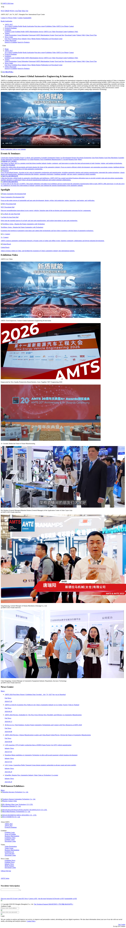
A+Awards (64, 159)
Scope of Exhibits (10, 834)
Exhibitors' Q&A (72, 31)
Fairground (32, 35)
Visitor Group (9, 848)
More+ (80, 159)
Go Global (30, 159)
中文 (2, 11)
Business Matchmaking (12, 836)
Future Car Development (63, 158)
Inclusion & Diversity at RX (55, 898)
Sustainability (27, 18)
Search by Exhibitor (11, 42)
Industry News (26, 39)
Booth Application (6, 21)
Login (3, 916)
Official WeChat (6, 871)
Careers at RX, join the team (37, 898)
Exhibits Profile (17, 26)
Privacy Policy (12, 18)
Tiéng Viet (25, 11)
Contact (71, 26)
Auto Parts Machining (111, 158)
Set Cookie (121, 924)
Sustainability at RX (70, 898)
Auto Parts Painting (98, 158)
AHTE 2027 (9, 825)
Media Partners (36, 39)
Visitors (7, 33)
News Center (9, 37)
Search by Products (24, 42)
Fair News (8, 39)
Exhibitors (8, 30)
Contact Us (4, 18)
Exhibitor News (16, 39)
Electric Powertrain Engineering (81, 158)
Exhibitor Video (10, 839)
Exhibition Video (50, 26)
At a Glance (8, 26)
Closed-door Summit (7, 158)
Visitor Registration (11, 35)
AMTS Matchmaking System (45, 35)
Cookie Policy (31, 921)
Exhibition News (10, 860)
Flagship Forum (19, 158)
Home (7, 49)
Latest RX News (23, 898)
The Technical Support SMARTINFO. (46, 904)
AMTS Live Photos (62, 26)
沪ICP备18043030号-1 (65, 904)
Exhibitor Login (10, 31)
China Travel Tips (91, 35)
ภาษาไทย (18, 11)
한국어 (11, 11)
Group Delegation (22, 35)
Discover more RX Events (9, 898)
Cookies (20, 18)
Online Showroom (10, 40)
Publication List (46, 39)
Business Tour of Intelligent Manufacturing (47, 159)
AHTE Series (5, 878)
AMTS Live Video (50, 31)
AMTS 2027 (9, 24)
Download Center (61, 31)
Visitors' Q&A (80, 35)
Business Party (73, 159)
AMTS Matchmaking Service (34, 31)
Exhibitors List (9, 852)
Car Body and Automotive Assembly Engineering (39, 158)
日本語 (6, 11)
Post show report (39, 26)
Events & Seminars (11, 28)
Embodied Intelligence (20, 159)
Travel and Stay (59, 35)
